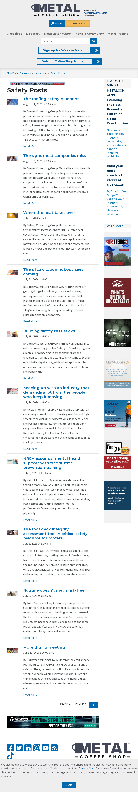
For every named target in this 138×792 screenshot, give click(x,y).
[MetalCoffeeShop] (69, 10)
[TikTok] (10, 756)
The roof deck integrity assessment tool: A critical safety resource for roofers (55, 533)
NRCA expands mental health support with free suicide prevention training (52, 463)
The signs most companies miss (54, 155)
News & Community (89, 33)
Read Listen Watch (58, 33)
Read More (30, 146)
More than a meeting (44, 647)
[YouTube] (45, 748)
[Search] (93, 41)
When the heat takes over (49, 212)
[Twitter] (19, 748)
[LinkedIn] (27, 748)
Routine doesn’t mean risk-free (53, 590)
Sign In (58, 23)
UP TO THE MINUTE (116, 83)
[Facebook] (10, 748)
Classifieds (14, 33)
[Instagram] (36, 747)
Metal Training (118, 33)
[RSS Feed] (54, 748)
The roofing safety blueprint (51, 98)
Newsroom (41, 73)
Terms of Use (87, 768)
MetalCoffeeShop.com (19, 73)
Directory (33, 33)
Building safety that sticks (49, 331)
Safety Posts (58, 73)
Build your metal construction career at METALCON (117, 175)
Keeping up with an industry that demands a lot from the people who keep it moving (56, 392)
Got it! (69, 784)
